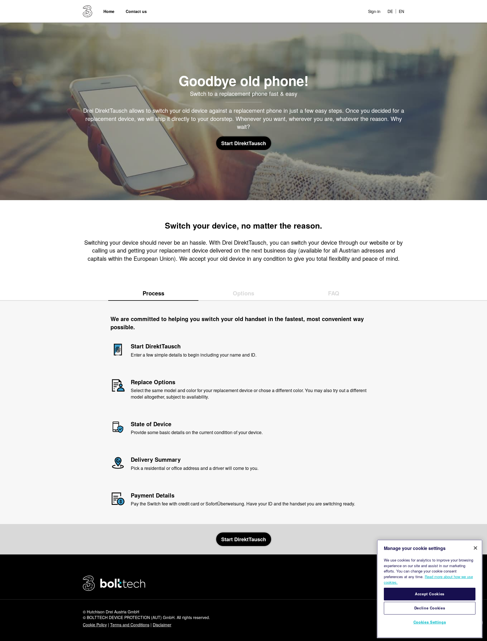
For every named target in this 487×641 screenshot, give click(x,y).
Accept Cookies (429, 593)
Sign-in (374, 11)
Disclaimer (162, 624)
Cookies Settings (429, 622)
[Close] (475, 548)
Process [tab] (153, 293)
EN (401, 11)
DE (390, 11)
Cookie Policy (95, 624)
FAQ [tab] (333, 293)
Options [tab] (243, 293)
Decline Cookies (429, 608)
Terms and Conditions (129, 624)
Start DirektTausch (243, 143)
